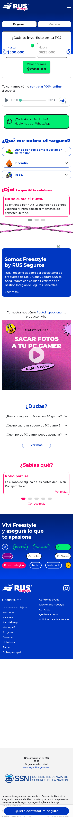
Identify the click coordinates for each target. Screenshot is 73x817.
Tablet (36, 565)
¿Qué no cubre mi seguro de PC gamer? (32, 425)
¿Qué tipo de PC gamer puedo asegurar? (33, 434)
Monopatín (41, 547)
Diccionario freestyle (52, 604)
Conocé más (36, 503)
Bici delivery (10, 622)
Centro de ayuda (49, 599)
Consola (54, 24)
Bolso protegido (14, 565)
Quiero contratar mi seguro (36, 811)
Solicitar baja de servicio (54, 619)
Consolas (34, 556)
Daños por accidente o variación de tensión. (38, 151)
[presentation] (3, 51)
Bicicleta (20, 547)
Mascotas (8, 612)
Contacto (44, 609)
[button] (6, 100)
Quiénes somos (48, 614)
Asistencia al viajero (15, 607)
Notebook (53, 565)
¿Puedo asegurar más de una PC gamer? (33, 416)
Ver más (36, 445)
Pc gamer (19, 24)
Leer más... (12, 292)
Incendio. (21, 163)
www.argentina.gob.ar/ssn (36, 767)
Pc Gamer (63, 556)
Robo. (19, 174)
